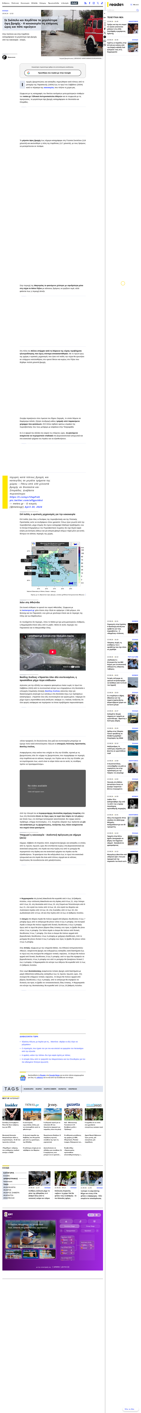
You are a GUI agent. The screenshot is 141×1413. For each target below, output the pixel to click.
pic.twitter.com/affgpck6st (26, 500)
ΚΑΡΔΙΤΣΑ (62, 1089)
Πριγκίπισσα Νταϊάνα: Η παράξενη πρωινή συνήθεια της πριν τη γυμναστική (52, 1138)
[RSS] (85, 3)
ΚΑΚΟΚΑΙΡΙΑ (28, 1089)
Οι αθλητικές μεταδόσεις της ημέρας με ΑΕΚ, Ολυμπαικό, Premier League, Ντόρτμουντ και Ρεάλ (72, 1138)
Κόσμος (43, 3)
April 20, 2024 (33, 507)
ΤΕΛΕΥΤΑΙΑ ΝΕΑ (115, 17)
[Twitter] (98, 3)
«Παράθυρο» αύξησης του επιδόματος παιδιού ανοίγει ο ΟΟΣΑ (10, 1150)
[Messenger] (105, 37)
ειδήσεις (40, 1077)
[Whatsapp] (105, 41)
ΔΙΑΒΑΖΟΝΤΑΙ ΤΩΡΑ (29, 1037)
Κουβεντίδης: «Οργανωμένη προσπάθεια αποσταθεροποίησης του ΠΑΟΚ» (73, 1151)
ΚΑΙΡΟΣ (39, 1089)
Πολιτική (15, 3)
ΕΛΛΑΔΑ (5, 11)
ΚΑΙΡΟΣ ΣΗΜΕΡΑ (50, 1089)
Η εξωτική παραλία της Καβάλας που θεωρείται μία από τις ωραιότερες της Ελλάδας (31, 1138)
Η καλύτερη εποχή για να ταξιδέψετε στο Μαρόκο (32, 1149)
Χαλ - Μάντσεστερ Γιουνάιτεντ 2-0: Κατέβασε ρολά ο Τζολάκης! (70, 1126)
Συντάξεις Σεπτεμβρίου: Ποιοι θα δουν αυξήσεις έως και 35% (10, 1125)
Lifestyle (65, 3)
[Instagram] (94, 3)
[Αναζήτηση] (138, 10)
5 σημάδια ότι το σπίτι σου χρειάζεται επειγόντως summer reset (94, 1125)
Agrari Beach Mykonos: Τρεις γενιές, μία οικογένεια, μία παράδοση (93, 1138)
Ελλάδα (34, 3)
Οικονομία (25, 3)
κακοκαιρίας (49, 88)
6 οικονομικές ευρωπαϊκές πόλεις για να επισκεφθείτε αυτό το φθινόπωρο (31, 1126)
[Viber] (105, 45)
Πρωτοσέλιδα (53, 3)
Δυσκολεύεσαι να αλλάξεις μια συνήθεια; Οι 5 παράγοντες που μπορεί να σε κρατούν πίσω (53, 1151)
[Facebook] (90, 3)
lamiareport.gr (28, 610)
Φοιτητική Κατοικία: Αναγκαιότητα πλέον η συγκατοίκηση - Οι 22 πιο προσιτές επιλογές (11, 1138)
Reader (43, 1075)
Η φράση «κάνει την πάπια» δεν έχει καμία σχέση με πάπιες (46, 1055)
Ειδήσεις (5, 3)
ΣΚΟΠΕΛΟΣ (73, 1089)
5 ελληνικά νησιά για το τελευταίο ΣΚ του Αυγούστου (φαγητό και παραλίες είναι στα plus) (52, 1126)
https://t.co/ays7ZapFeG (25, 497)
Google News (54, 1075)
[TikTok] (102, 3)
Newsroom (7, 1181)
